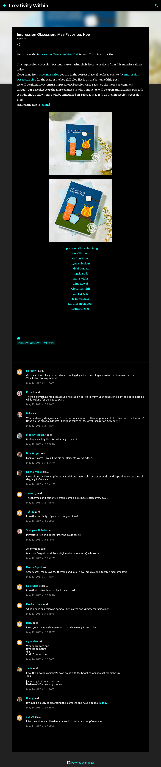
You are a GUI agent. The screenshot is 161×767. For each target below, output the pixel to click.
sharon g (31, 493)
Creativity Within (28, 5)
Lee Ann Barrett (80, 258)
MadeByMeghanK (36, 434)
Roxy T (30, 392)
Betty (29, 622)
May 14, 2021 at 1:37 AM (40, 659)
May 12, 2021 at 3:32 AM (40, 383)
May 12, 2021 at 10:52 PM (40, 558)
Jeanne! (45, 104)
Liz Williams (33, 585)
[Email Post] (19, 339)
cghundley (32, 641)
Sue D (29, 716)
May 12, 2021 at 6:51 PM (40, 539)
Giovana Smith (80, 288)
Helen (29, 413)
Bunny (29, 698)
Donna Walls (33, 471)
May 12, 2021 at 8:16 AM (40, 425)
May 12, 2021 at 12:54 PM (40, 462)
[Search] (53, 5)
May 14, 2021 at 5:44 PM (40, 707)
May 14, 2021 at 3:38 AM (40, 689)
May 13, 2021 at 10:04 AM (41, 595)
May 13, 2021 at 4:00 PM (40, 613)
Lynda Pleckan (80, 263)
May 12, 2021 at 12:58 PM (40, 484)
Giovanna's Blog (48, 74)
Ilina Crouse (80, 293)
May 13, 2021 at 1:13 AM (40, 576)
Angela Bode (80, 273)
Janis (29, 668)
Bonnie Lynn (33, 453)
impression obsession (29, 343)
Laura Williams (80, 253)
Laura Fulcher (80, 308)
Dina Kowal (80, 283)
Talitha (30, 511)
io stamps (49, 343)
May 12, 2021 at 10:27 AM (41, 444)
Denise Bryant (34, 567)
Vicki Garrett (80, 268)
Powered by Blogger (82, 762)
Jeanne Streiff (80, 298)
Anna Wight (80, 278)
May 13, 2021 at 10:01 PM (40, 632)
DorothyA (31, 370)
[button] (19, 45)
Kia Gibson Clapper (80, 303)
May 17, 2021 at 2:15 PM (40, 726)
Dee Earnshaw (34, 604)
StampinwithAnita (36, 530)
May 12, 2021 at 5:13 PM (40, 502)
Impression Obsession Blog (80, 248)
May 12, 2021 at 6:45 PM (40, 521)
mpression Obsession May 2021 (58, 54)
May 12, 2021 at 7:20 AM (40, 404)
